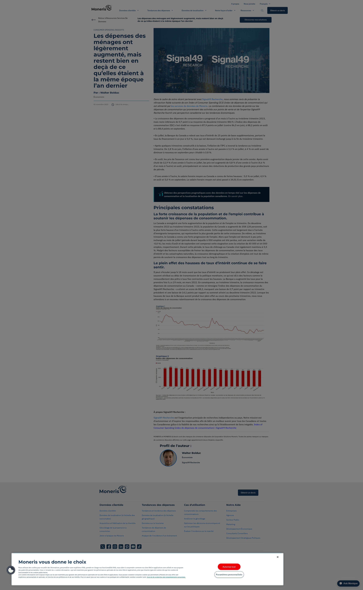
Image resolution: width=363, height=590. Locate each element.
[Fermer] (278, 557)
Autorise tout (229, 566)
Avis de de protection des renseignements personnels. (166, 577)
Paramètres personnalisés (229, 574)
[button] (10, 570)
